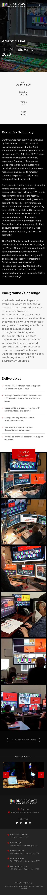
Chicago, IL (16, 843)
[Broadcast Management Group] (14, 5)
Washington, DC (19, 835)
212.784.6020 (16, 853)
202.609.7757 (16, 838)
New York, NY (17, 851)
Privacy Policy (20, 883)
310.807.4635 (15, 869)
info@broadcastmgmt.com (24, 812)
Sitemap (29, 883)
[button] (6, 775)
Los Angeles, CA (18, 866)
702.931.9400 (16, 861)
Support (24, 809)
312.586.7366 (15, 845)
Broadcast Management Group (24, 886)
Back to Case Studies (25, 740)
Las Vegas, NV (17, 858)
